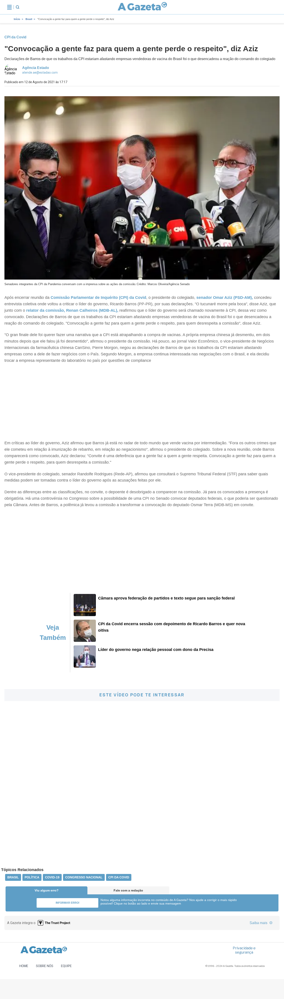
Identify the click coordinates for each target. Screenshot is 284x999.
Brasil (29, 19)
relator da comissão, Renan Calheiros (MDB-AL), (71, 310)
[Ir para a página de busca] (18, 7)
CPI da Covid (118, 877)
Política (32, 877)
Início (17, 19)
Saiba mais (259, 923)
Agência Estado (35, 68)
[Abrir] (9, 7)
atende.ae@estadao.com (40, 72)
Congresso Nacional (84, 877)
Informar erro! (67, 902)
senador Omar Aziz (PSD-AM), (224, 297)
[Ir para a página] (142, 7)
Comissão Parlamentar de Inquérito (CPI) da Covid (97, 297)
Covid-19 (52, 877)
